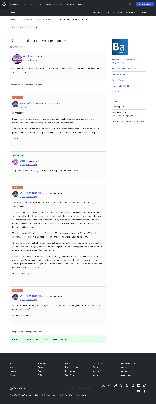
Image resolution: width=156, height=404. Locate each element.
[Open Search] (129, 4)
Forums (12, 12)
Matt (124, 367)
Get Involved (98, 363)
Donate (97, 371)
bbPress (125, 371)
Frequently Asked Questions (124, 68)
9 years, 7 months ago (28, 197)
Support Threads (119, 74)
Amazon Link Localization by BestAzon (39, 19)
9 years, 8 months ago (31, 60)
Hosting (13, 371)
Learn (67, 363)
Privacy (13, 375)
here (57, 223)
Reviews (116, 91)
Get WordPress (144, 4)
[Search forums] (35, 27)
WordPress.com (128, 363)
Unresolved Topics (120, 86)
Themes (41, 367)
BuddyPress (127, 375)
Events (96, 367)
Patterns (41, 375)
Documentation (71, 367)
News (12, 367)
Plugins (40, 371)
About (12, 363)
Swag (96, 375)
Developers (70, 371)
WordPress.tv (71, 375)
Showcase (42, 363)
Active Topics (118, 80)
